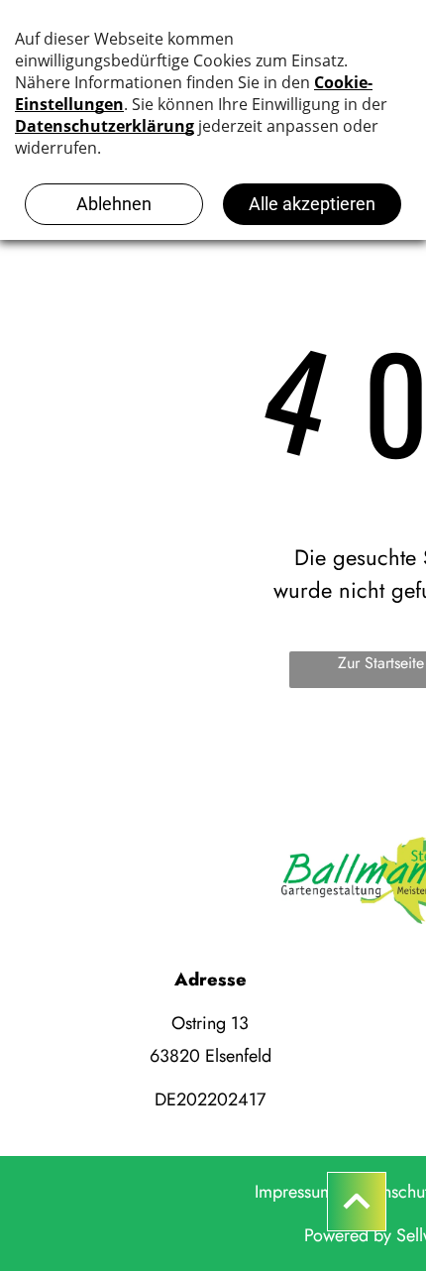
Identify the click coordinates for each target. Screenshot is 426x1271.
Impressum (294, 1192)
